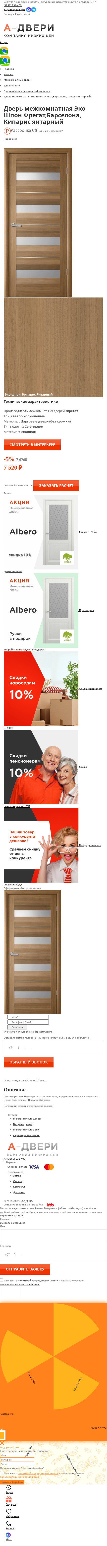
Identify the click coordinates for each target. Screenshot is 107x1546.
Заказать (17, 1027)
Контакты (19, 1186)
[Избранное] (8, 22)
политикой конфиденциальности (38, 1280)
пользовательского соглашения (20, 1284)
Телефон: (5, 1246)
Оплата (17, 1181)
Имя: (3, 1226)
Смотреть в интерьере (32, 444)
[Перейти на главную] (29, 30)
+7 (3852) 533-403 (14, 9)
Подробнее (10, 139)
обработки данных (11, 1215)
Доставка (19, 1192)
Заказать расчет (56, 485)
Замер (17, 1175)
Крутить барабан (12, 1482)
